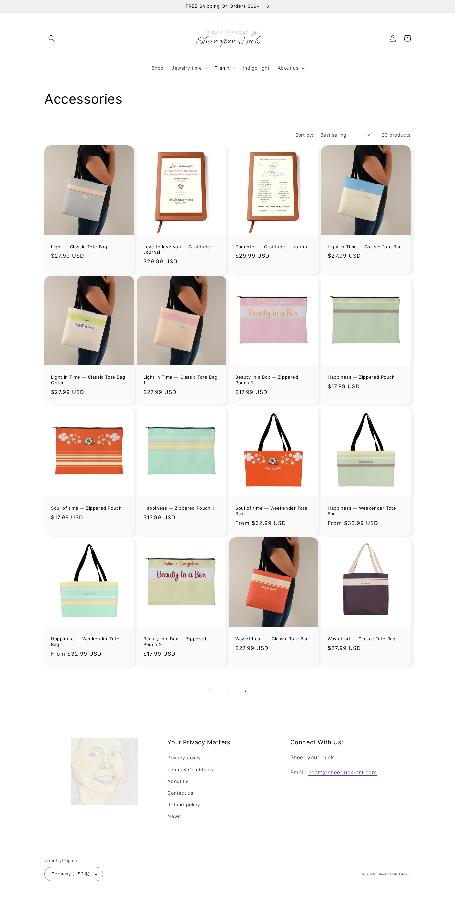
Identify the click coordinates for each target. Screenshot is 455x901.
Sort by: (304, 135)
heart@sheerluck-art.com (342, 772)
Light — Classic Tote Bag (79, 246)
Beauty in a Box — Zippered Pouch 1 (266, 379)
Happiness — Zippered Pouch (361, 377)
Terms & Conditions (190, 769)
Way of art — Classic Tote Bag (361, 638)
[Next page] (245, 690)
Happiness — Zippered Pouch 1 (178, 508)
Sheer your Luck (393, 874)
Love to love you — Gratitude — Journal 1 (179, 249)
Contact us (180, 793)
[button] (51, 38)
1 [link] (209, 690)
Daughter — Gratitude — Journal (272, 246)
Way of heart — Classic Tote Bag (272, 638)
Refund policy (183, 804)
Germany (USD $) (70, 873)
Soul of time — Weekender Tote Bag (271, 510)
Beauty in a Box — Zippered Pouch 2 (174, 641)
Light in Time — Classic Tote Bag (365, 246)
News (173, 816)
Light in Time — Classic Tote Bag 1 (180, 379)
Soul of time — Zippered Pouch (86, 508)
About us (177, 781)
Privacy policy (184, 757)
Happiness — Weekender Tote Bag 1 (85, 641)
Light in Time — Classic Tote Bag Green (88, 379)
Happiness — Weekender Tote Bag (362, 510)
